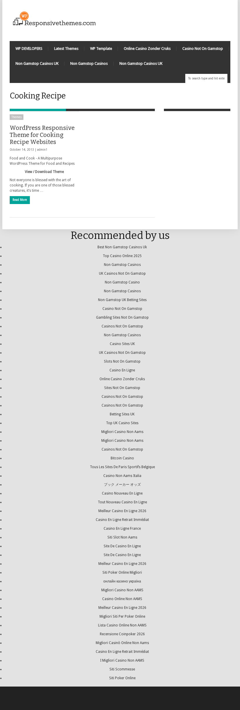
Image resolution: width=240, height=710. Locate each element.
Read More (20, 199)
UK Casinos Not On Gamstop (122, 273)
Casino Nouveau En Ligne (122, 493)
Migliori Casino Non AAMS (122, 590)
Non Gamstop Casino (122, 282)
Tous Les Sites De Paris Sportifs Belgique (122, 467)
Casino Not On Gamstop (202, 48)
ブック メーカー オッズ (122, 485)
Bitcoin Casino (122, 458)
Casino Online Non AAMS (122, 599)
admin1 (42, 149)
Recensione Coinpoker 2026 (122, 634)
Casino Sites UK (122, 344)
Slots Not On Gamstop (122, 361)
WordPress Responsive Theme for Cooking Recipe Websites (42, 134)
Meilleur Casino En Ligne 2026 (122, 511)
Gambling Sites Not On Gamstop (122, 317)
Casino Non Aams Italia (122, 476)
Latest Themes (66, 48)
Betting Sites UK (122, 414)
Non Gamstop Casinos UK (37, 63)
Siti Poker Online (122, 678)
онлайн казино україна (122, 581)
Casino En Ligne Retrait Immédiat (122, 520)
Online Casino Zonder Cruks (147, 48)
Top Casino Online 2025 (122, 256)
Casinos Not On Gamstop (122, 326)
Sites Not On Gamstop (122, 388)
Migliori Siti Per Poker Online (122, 616)
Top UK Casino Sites (122, 423)
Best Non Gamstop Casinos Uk (122, 247)
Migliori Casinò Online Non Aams (122, 643)
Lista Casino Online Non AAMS (122, 625)
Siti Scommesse (122, 669)
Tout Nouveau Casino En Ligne (122, 502)
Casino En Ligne (122, 370)
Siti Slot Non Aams (122, 537)
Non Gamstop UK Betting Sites (122, 300)
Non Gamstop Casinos (89, 63)
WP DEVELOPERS (29, 48)
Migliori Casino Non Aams (122, 432)
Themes (16, 117)
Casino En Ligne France (122, 528)
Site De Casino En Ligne (122, 546)
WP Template (101, 48)
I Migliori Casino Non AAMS (122, 660)
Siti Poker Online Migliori (122, 572)
